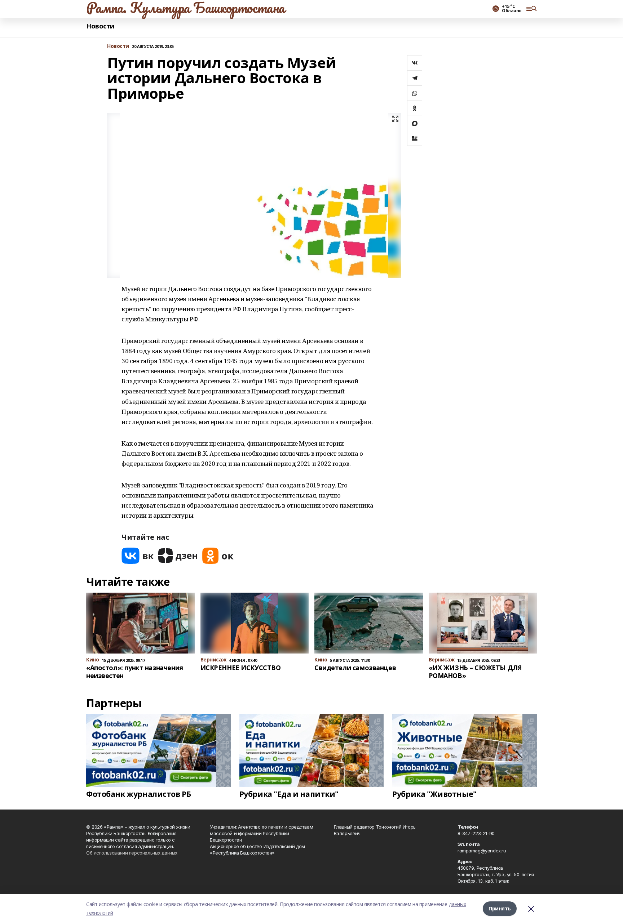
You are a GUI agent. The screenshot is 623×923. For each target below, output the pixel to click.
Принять (500, 908)
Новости (100, 26)
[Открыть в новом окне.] (137, 556)
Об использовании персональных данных (131, 853)
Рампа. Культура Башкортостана (185, 7)
